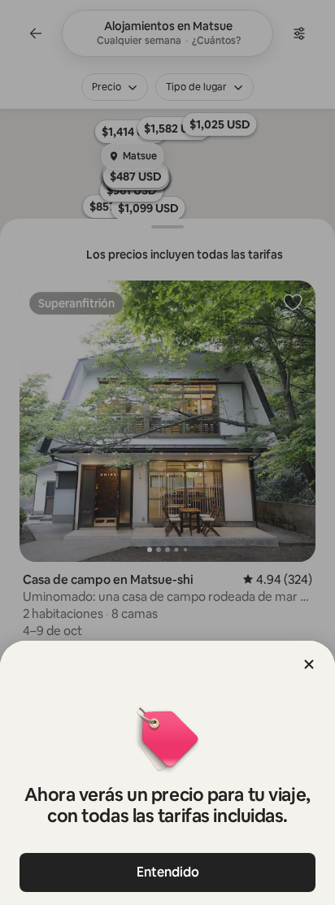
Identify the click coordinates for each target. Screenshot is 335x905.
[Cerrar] (308, 664)
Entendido (168, 872)
